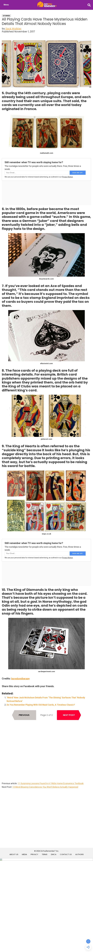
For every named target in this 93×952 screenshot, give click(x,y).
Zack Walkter (13, 28)
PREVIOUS (24, 715)
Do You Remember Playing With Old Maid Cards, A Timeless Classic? (41, 704)
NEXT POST (69, 715)
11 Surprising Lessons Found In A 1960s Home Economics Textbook (51, 783)
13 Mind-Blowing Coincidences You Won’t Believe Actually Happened (45, 787)
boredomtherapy (20, 678)
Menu (6, 5)
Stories (6, 16)
